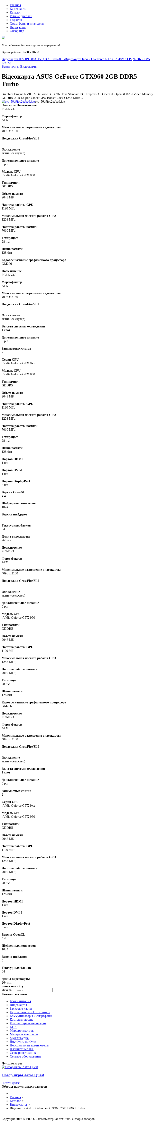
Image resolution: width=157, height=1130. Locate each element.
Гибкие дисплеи (21, 16)
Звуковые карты (21, 1008)
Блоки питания (20, 1001)
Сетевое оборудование (25, 1056)
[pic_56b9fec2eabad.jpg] (18, 101)
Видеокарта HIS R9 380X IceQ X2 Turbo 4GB (33, 59)
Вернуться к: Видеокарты (19, 66)
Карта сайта (18, 8)
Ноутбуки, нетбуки (23, 1041)
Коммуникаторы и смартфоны (31, 1016)
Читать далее (11, 1083)
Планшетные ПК (22, 1049)
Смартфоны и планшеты (27, 23)
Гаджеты (16, 20)
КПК (13, 1027)
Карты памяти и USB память (30, 1012)
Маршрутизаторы (22, 1030)
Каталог (15, 12)
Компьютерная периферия (28, 1023)
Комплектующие (21, 1019)
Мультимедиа (19, 1038)
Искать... (8, 990)
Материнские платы (24, 1034)
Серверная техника (23, 1052)
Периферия (18, 27)
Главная (15, 5)
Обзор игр (17, 31)
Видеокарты (18, 1005)
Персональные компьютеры (29, 1045)
